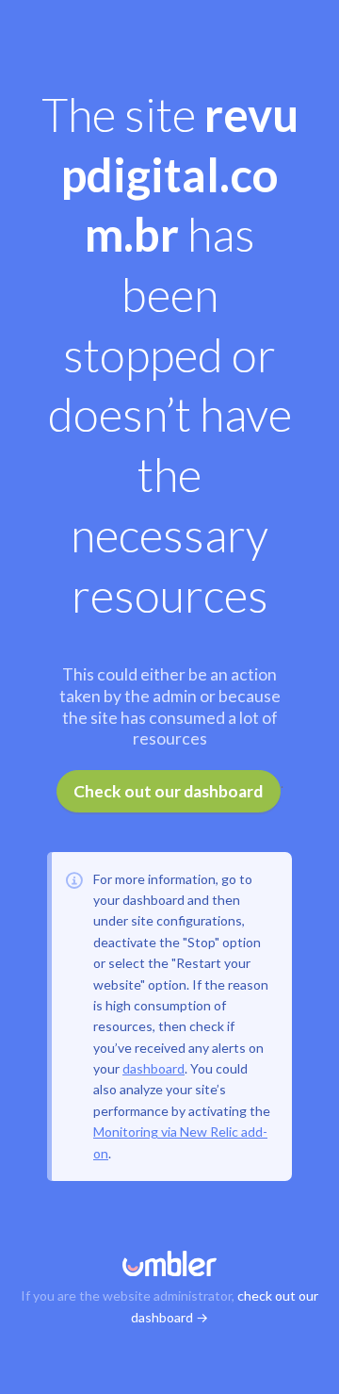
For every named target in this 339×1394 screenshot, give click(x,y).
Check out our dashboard (168, 791)
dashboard (153, 1068)
